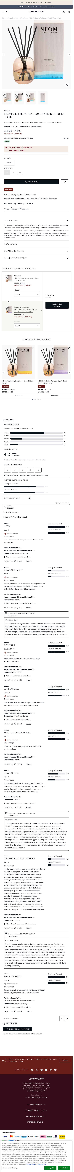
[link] (63, 12)
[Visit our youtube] (46, 1069)
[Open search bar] (7, 12)
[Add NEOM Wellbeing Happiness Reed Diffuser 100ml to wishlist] (33, 347)
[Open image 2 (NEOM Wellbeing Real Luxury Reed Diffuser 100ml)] (19, 97)
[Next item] (69, 372)
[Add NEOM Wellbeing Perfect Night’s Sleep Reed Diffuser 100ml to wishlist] (68, 347)
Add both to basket (57, 305)
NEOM (7, 111)
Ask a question (36, 126)
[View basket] (68, 12)
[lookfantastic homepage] (36, 12)
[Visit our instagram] (41, 1069)
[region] (36, 1156)
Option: (7, 158)
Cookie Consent (36, 1095)
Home (4, 18)
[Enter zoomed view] (66, 84)
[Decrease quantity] (7, 172)
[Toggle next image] (69, 54)
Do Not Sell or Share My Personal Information (36, 1098)
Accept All (50, 1168)
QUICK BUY (18, 396)
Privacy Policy (30, 1164)
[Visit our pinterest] (55, 1069)
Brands (11, 18)
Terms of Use (42, 1164)
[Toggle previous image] (3, 54)
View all (65, 138)
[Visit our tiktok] (50, 1069)
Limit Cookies (64, 1168)
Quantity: (8, 168)
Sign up (65, 1060)
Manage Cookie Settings (10, 1168)
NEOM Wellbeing (21, 18)
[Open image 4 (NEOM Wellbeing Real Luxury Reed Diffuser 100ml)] (43, 97)
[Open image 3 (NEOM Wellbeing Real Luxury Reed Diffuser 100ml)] (31, 97)
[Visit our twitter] (37, 1069)
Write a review (25, 126)
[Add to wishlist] (64, 181)
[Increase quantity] (20, 172)
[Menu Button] (2, 12)
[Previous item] (3, 372)
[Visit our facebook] (32, 1069)
